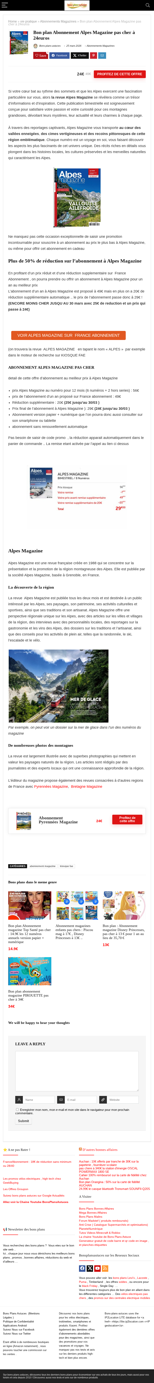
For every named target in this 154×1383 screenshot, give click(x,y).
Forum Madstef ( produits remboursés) (103, 1220)
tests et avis (87, 1349)
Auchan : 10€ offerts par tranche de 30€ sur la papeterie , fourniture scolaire (109, 1163)
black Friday (89, 1285)
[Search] (148, 5)
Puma (82, 1281)
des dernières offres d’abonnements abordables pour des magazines (77, 1333)
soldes (123, 1281)
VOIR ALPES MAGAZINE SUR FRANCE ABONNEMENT (68, 335)
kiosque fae (66, 866)
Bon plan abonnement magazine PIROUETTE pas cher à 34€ (28, 995)
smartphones (80, 1321)
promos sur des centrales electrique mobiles (122, 1298)
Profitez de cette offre (119, 74)
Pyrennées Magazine (51, 787)
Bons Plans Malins (90, 1216)
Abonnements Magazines (58, 21)
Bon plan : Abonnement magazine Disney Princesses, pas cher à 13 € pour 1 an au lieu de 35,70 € (124, 932)
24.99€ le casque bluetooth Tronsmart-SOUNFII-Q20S (114, 1188)
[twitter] (90, 1268)
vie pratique (28, 21)
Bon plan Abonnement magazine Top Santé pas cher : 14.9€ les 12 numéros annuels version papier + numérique (29, 934)
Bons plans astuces (50, 45)
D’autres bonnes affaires (100, 1150)
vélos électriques (79, 1317)
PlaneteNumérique (91, 1228)
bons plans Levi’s (124, 1277)
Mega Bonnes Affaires (93, 1212)
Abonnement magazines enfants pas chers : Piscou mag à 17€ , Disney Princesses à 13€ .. (74, 932)
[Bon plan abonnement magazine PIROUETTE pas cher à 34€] (29, 960)
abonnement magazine (43, 866)
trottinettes (65, 1321)
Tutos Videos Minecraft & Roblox (99, 1232)
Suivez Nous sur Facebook (18, 1329)
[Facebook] (82, 1268)
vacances (64, 1345)
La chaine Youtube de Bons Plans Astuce (105, 1236)
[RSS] (105, 1268)
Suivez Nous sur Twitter (17, 1333)
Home (12, 21)
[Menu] (5, 5)
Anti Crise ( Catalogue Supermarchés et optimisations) (113, 1224)
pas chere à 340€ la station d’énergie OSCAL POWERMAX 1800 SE (108, 1170)
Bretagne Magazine (86, 787)
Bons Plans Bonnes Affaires (96, 1208)
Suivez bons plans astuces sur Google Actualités (33, 1195)
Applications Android (15, 1325)
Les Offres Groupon (16, 1189)
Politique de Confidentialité (18, 1321)
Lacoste (142, 1277)
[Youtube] (97, 1268)
